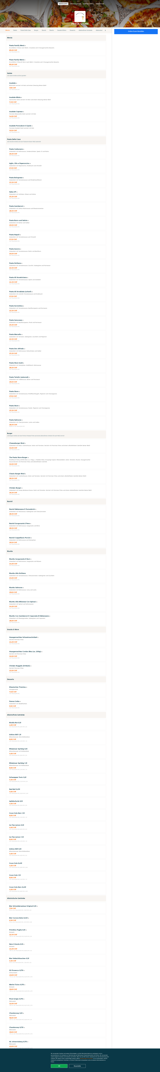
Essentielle (77, 1066)
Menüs (7, 30)
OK (59, 1066)
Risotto (52, 30)
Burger (36, 30)
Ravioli (44, 30)
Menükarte (63, 4)
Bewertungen (76, 4)
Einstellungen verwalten (86, 1058)
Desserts (72, 30)
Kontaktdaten (88, 4)
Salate (15, 30)
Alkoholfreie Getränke (85, 30)
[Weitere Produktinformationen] (25, 45)
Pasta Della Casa (26, 30)
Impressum (100, 4)
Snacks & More (61, 30)
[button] (105, 30)
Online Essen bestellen (136, 31)
